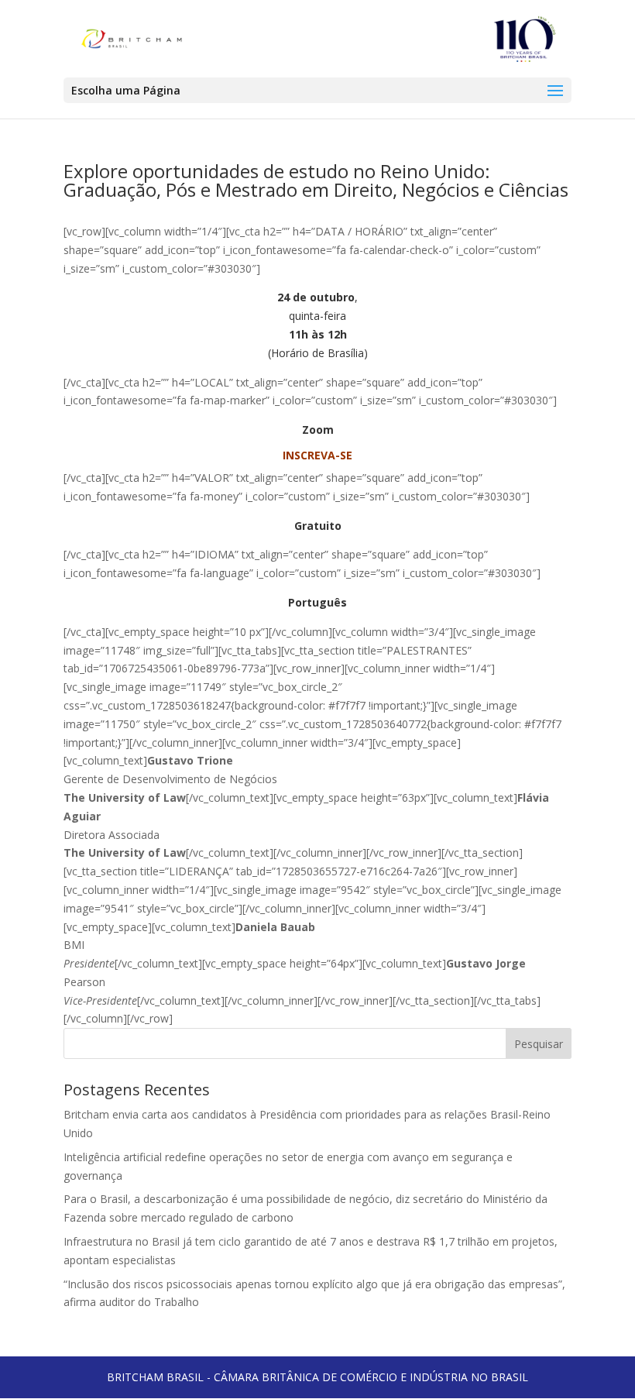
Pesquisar (538, 1043)
